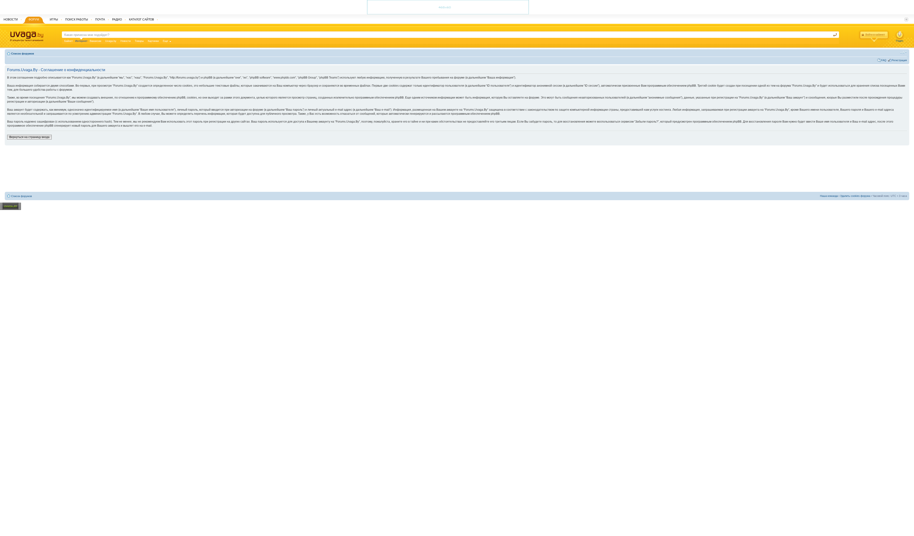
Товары (139, 41)
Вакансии (95, 41)
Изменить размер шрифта (903, 52)
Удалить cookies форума (855, 195)
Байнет (68, 41)
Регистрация (899, 60)
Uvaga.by (110, 41)
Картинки (153, 41)
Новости (125, 41)
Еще (165, 41)
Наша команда (829, 195)
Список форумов (22, 53)
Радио (899, 40)
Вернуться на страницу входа (29, 137)
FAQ (883, 60)
